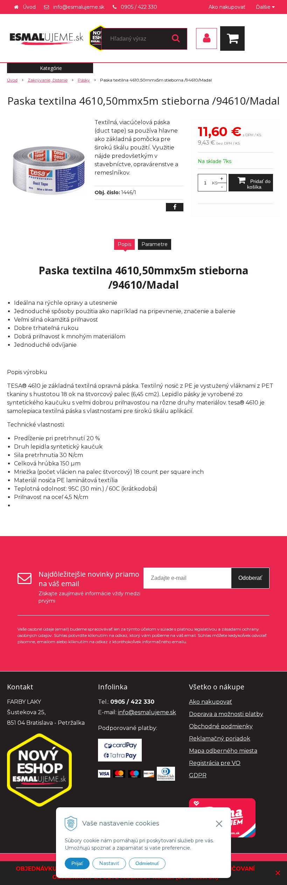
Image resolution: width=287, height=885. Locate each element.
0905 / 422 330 (139, 7)
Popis (124, 244)
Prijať (77, 863)
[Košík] (234, 38)
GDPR (197, 775)
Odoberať (250, 578)
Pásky (84, 80)
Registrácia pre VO (214, 763)
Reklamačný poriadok (219, 738)
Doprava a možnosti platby (226, 714)
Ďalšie (264, 7)
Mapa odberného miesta (223, 750)
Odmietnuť (147, 863)
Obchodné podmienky (221, 726)
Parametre (154, 244)
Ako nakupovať (227, 7)
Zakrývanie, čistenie (48, 80)
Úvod (29, 7)
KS (214, 182)
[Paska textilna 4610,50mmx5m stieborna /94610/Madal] (48, 170)
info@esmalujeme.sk (78, 7)
